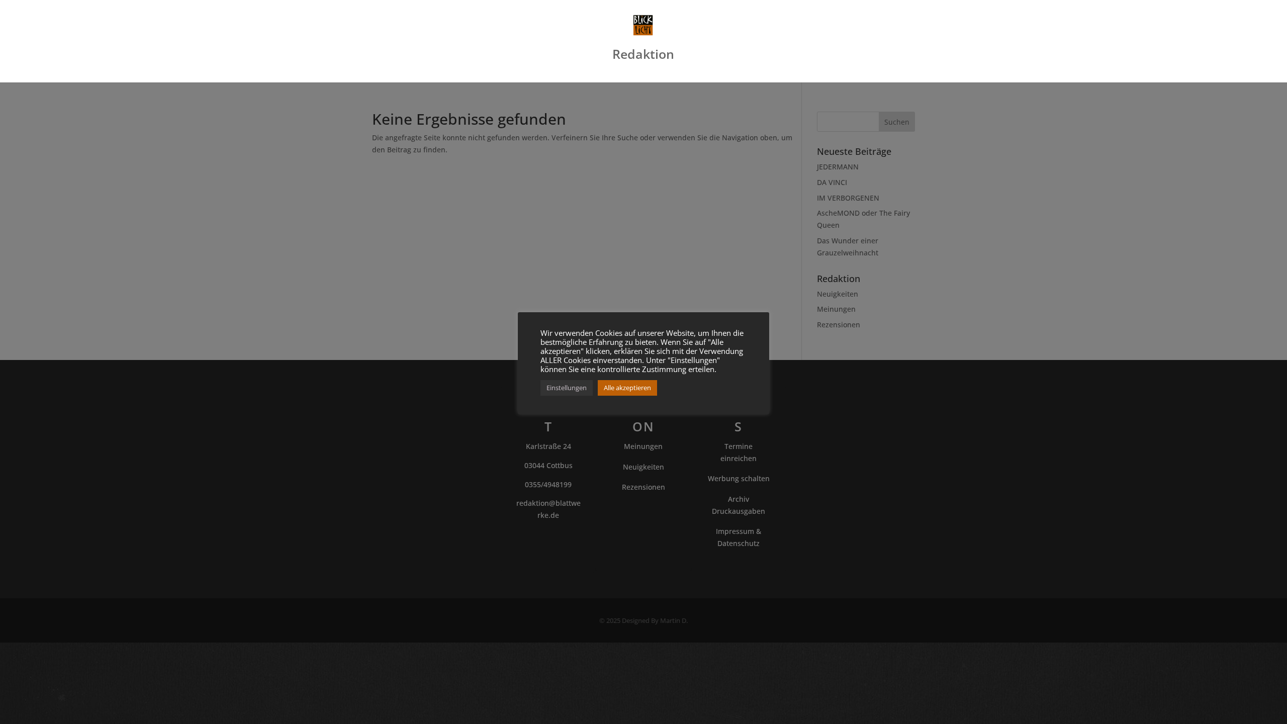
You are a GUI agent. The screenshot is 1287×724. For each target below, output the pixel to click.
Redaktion (643, 56)
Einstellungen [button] (566, 387)
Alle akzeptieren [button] (627, 387)
